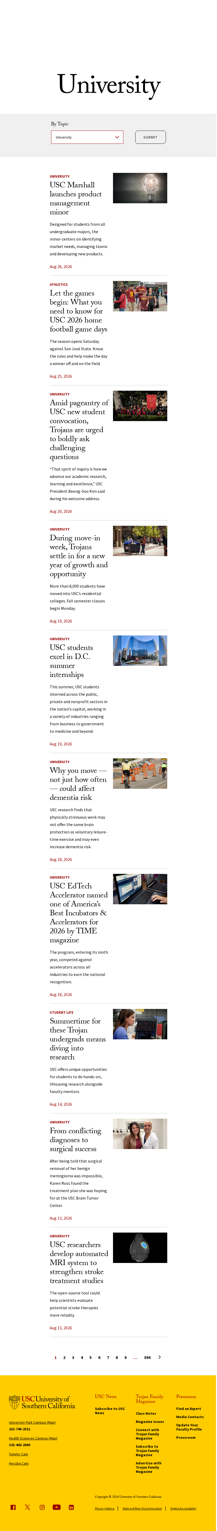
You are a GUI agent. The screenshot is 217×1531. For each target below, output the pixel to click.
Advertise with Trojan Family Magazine (148, 1467)
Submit (150, 137)
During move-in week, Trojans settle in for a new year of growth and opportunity (79, 557)
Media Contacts (190, 1416)
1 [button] (56, 1357)
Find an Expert (188, 1408)
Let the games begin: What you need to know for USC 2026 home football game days (78, 312)
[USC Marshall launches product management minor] (140, 188)
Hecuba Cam (19, 1463)
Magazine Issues (150, 1421)
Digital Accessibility (183, 1508)
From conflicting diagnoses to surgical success (75, 1141)
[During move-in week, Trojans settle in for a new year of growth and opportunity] (140, 541)
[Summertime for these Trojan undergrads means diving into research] (140, 1024)
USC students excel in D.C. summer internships (71, 662)
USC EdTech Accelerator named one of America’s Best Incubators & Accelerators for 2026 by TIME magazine (79, 914)
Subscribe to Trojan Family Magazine (147, 1450)
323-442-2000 (19, 1444)
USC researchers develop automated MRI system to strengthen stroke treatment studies (79, 1264)
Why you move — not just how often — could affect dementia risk (78, 785)
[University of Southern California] (42, 1403)
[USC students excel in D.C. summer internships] (140, 650)
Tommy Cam (18, 1454)
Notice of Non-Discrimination (142, 1508)
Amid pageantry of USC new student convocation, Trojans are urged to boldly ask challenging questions (79, 431)
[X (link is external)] (27, 1507)
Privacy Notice (104, 1508)
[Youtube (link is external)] (57, 1507)
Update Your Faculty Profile (189, 1427)
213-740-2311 (19, 1429)
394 (147, 1357)
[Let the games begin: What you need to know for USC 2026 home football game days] (140, 296)
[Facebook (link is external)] (13, 1507)
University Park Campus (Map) (32, 1422)
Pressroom (186, 1437)
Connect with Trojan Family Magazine (147, 1434)
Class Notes (146, 1413)
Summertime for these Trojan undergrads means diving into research (78, 1040)
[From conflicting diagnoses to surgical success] (140, 1134)
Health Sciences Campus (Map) (33, 1438)
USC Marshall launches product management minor (76, 199)
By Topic (59, 125)
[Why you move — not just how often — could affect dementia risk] (140, 773)
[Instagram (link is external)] (42, 1507)
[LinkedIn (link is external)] (71, 1507)
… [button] (135, 1357)
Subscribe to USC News (110, 1410)
